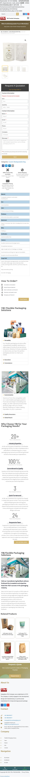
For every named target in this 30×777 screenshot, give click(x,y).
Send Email (14, 769)
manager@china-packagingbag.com (12, 720)
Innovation (7, 360)
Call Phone (5, 769)
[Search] (17, 14)
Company (4, 132)
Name (4, 113)
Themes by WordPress (5, 776)
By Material (5, 31)
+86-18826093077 (8, 715)
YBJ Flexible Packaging (13, 18)
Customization (8, 395)
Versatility (7, 340)
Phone (4, 126)
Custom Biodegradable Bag (14, 31)
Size (3, 98)
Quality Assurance (9, 414)
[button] (25, 40)
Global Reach (8, 417)
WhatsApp (25, 769)
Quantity (4, 105)
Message (5, 138)
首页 (2, 31)
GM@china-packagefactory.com (11, 724)
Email (3, 120)
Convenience (8, 363)
